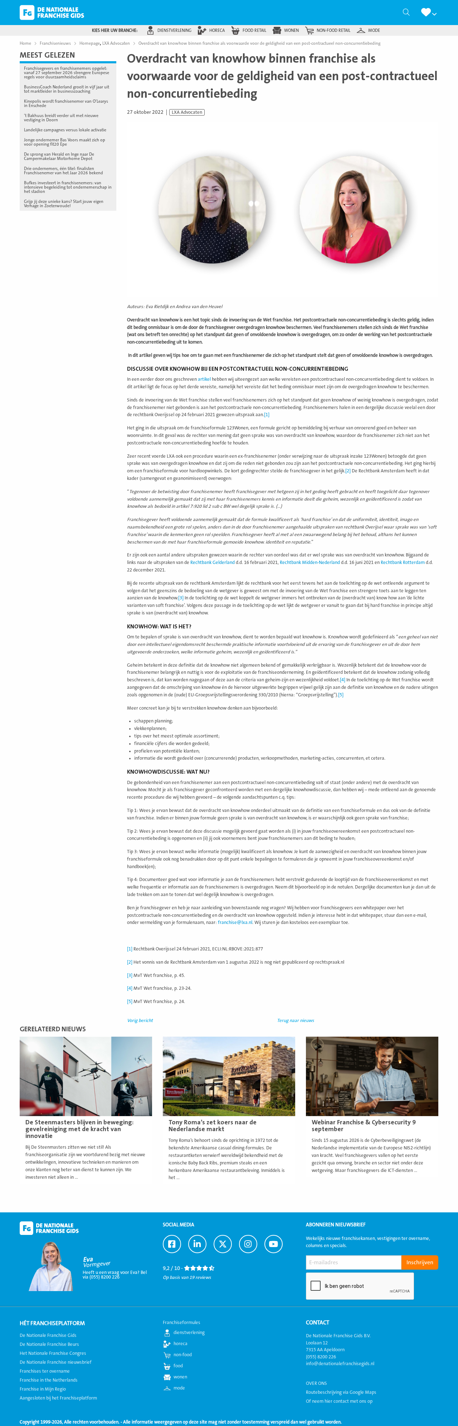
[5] (341, 694)
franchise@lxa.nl (235, 922)
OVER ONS (316, 1383)
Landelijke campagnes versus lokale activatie (65, 129)
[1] (266, 414)
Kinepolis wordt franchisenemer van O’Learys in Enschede (66, 103)
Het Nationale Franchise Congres (53, 1353)
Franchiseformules (181, 1322)
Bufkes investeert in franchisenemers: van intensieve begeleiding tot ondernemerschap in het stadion (68, 187)
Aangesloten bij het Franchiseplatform (58, 1398)
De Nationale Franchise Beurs (49, 1344)
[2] (348, 470)
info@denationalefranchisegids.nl (340, 1363)
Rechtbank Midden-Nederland (310, 562)
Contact (317, 1322)
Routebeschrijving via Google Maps (341, 1392)
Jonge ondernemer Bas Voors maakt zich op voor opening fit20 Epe (64, 142)
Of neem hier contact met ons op (339, 1401)
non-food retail (333, 30)
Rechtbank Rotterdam (403, 562)
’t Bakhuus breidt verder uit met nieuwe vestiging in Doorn (61, 117)
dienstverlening (174, 30)
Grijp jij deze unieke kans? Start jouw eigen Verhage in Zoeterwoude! (63, 203)
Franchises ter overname (45, 1371)
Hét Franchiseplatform (52, 1323)
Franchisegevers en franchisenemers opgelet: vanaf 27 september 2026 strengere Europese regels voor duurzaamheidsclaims (66, 72)
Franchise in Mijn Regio (43, 1389)
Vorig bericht (140, 1020)
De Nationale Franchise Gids (52, 12)
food (178, 1365)
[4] (342, 679)
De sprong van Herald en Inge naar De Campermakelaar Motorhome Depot (59, 156)
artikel (204, 379)
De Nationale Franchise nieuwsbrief (56, 1362)
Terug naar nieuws (295, 1020)
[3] (181, 597)
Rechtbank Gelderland (212, 562)
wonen (291, 30)
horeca (217, 30)
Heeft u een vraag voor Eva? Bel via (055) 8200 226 (115, 1275)
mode (374, 30)
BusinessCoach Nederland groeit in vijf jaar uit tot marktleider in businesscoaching (66, 89)
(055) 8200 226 (321, 1356)
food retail (254, 30)
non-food (183, 1354)
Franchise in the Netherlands (49, 1380)
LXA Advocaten (187, 112)
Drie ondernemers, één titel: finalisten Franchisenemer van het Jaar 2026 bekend (63, 170)
